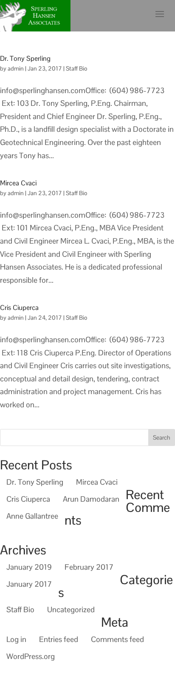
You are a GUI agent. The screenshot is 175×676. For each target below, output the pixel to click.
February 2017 (89, 567)
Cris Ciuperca (19, 307)
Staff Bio (77, 68)
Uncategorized (71, 609)
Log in (16, 639)
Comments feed (117, 639)
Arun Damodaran (91, 499)
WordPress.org (30, 656)
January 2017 (29, 584)
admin (16, 68)
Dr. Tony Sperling (25, 58)
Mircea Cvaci (18, 183)
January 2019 (29, 567)
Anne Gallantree (32, 516)
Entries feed (58, 639)
